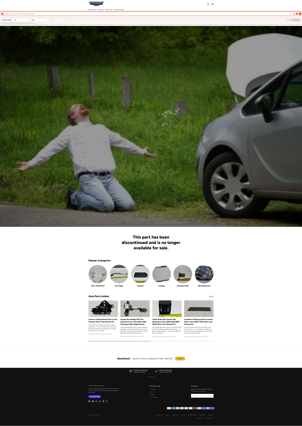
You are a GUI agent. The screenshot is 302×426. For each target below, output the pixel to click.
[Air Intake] (119, 274)
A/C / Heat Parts (98, 286)
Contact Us (108, 9)
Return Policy (182, 415)
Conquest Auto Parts (96, 415)
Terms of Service (200, 418)
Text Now (180, 358)
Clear (288, 20)
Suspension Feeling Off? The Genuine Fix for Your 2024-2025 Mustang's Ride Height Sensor (133, 321)
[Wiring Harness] (204, 274)
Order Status (92, 9)
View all (211, 296)
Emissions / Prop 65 (210, 418)
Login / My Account (159, 415)
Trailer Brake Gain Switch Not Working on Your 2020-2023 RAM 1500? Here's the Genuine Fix (165, 321)
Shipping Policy (202, 415)
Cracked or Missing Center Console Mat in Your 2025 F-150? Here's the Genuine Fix (198, 321)
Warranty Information (192, 415)
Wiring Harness (204, 286)
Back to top (151, 376)
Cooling (161, 286)
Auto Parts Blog (174, 415)
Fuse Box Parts (183, 286)
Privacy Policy (211, 415)
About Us (101, 9)
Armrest (140, 286)
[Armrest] (140, 274)
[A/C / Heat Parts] (98, 274)
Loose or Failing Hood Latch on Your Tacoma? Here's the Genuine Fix (102, 320)
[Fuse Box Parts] (183, 274)
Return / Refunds (119, 9)
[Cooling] (161, 274)
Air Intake (119, 286)
